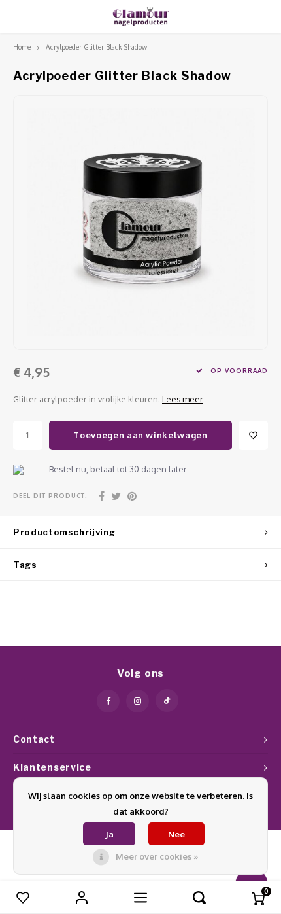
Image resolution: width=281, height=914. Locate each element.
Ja (109, 834)
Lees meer (182, 399)
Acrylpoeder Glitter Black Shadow (96, 47)
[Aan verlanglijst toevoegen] (253, 435)
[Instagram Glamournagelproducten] (137, 701)
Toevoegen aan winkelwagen (140, 435)
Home (22, 47)
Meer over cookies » (157, 856)
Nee (176, 834)
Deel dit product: (50, 495)
